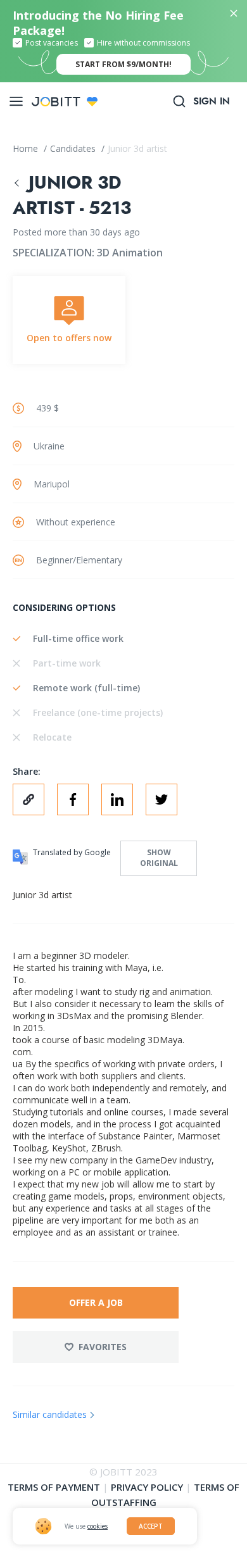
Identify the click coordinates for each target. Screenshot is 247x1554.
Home (27, 148)
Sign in (211, 101)
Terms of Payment (54, 1487)
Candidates (74, 148)
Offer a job (96, 1302)
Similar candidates (50, 1414)
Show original (159, 857)
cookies (97, 1526)
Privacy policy (147, 1487)
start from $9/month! (123, 64)
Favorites (103, 1347)
